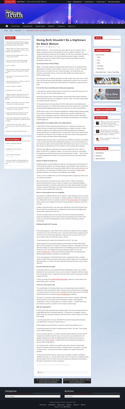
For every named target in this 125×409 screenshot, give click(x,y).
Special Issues (40, 26)
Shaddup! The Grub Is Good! (14, 90)
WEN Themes (67, 406)
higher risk (80, 170)
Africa (99, 57)
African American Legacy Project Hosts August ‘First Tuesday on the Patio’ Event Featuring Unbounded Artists (17, 50)
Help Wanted (100, 153)
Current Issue (101, 1)
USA (98, 63)
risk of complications (63, 294)
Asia (98, 60)
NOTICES (99, 156)
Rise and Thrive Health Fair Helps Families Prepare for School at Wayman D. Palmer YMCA (17, 71)
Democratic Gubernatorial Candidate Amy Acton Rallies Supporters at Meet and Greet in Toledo (17, 119)
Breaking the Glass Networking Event (16, 131)
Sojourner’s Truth (55, 46)
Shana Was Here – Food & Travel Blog (107, 72)
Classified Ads (77, 1)
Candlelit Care (45, 252)
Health (41, 372)
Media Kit (51, 26)
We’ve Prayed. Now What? (13, 154)
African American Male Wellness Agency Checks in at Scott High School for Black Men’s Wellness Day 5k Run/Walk (17, 43)
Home (69, 1)
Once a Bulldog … (11, 65)
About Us (71, 26)
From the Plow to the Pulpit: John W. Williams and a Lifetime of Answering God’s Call (17, 126)
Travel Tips (100, 69)
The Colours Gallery (114, 1)
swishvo (52, 340)
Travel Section (89, 1)
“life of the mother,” (73, 200)
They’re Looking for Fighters (14, 86)
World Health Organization (60, 279)
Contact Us (61, 26)
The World (100, 66)
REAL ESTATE (100, 158)
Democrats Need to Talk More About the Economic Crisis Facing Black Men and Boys (16, 162)
